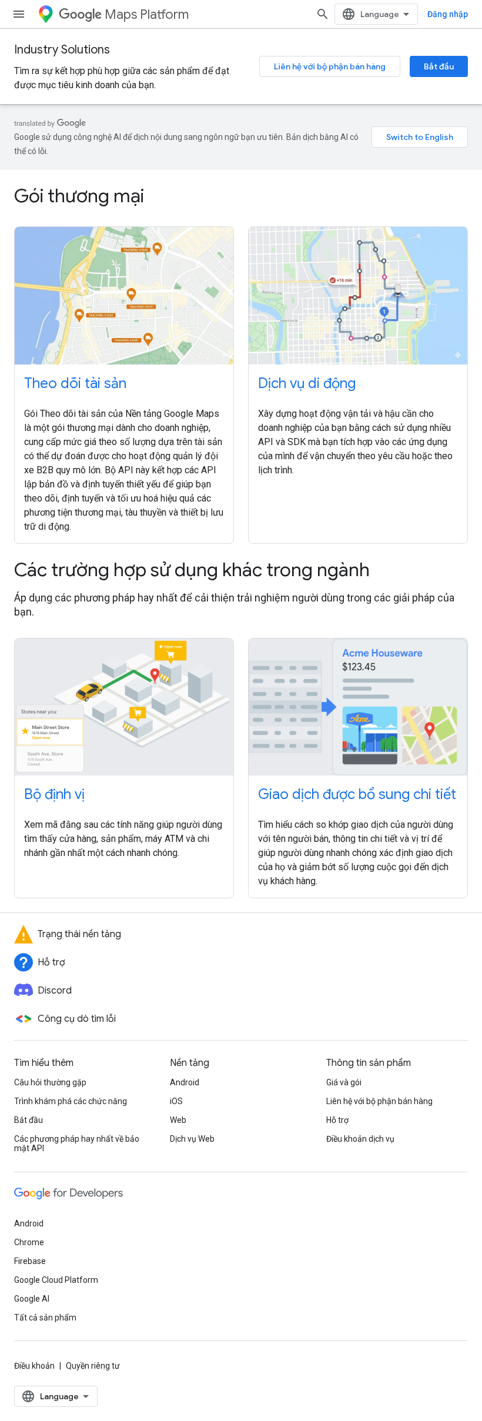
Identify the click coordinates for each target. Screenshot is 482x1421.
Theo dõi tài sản (75, 383)
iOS (176, 1101)
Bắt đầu (439, 66)
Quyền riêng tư (93, 1365)
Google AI (31, 1298)
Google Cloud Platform (56, 1280)
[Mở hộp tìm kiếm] (323, 14)
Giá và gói (344, 1082)
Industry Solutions (62, 49)
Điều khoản (34, 1365)
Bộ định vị (54, 794)
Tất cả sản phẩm (45, 1317)
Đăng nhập (447, 14)
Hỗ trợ (337, 1120)
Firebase (30, 1261)
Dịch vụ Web (192, 1139)
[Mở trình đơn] (19, 14)
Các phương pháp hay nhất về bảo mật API (76, 1143)
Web (178, 1120)
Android (184, 1082)
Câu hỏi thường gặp (50, 1082)
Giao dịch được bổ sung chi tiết (357, 794)
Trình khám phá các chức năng (70, 1101)
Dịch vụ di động (307, 383)
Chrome (29, 1242)
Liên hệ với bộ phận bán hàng (330, 66)
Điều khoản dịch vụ (360, 1139)
